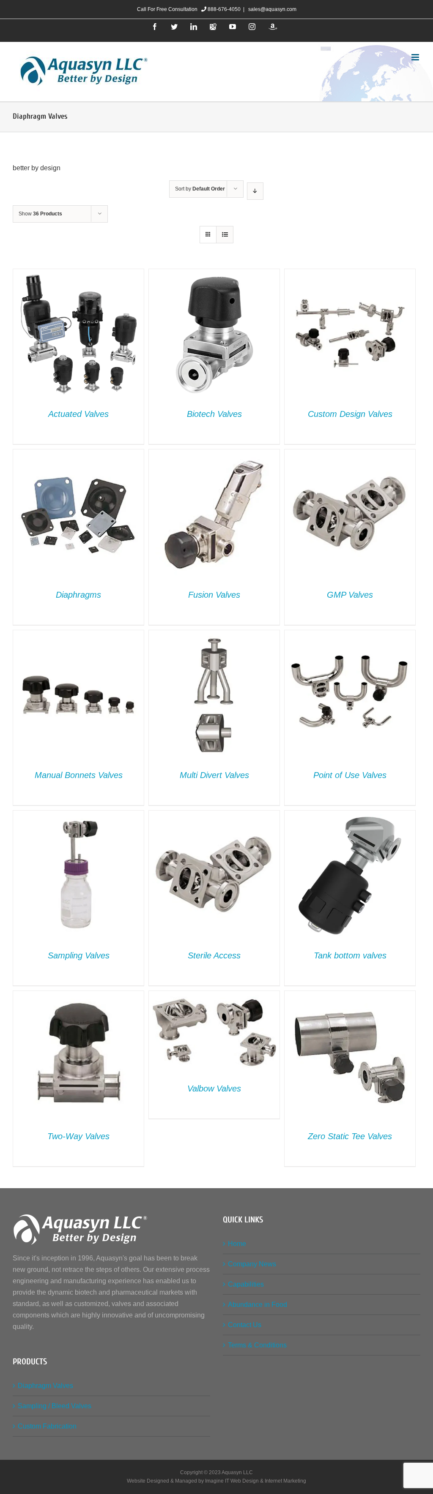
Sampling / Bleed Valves (54, 1406)
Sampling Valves (79, 955)
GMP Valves (350, 594)
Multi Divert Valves (214, 775)
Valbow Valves (214, 1088)
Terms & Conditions (257, 1345)
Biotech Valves (214, 414)
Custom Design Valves (350, 414)
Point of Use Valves (349, 775)
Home (237, 1243)
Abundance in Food (257, 1304)
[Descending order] (255, 191)
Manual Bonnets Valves (79, 775)
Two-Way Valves (78, 1136)
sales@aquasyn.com (271, 9)
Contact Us (244, 1324)
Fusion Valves (214, 594)
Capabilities (246, 1284)
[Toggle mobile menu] (415, 57)
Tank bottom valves (350, 955)
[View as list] (224, 234)
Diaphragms (78, 594)
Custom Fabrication (47, 1426)
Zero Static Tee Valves (350, 1136)
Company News (252, 1264)
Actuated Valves (78, 414)
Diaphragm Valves (45, 1385)
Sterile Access (214, 955)
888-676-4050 (223, 9)
